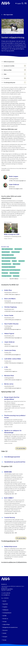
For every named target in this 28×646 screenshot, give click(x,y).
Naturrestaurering (6, 261)
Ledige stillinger (6, 624)
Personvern (5, 630)
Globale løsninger (15, 252)
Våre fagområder (8, 14)
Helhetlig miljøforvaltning (7, 255)
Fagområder (5, 604)
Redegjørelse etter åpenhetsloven (10, 627)
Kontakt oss (5, 618)
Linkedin (4, 633)
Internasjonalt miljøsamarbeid (8, 267)
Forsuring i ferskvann (6, 276)
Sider (14, 74)
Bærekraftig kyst (5, 252)
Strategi (4, 621)
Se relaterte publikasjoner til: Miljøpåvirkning (14, 562)
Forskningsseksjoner (14, 82)
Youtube (4, 640)
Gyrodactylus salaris (6, 264)
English (19, 3)
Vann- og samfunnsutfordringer (9, 258)
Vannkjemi (14, 261)
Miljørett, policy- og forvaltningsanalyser (11, 270)
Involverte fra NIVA (14, 66)
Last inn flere (21, 448)
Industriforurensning (14, 273)
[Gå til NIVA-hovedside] (8, 3)
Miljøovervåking (16, 264)
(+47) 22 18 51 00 (6, 593)
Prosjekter (14, 78)
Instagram (5, 636)
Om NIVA (4, 615)
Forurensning (5, 273)
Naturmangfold (18, 249)
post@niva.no (7, 594)
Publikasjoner (5, 609)
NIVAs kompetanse (9, 61)
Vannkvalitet (21, 261)
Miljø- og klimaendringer (7, 249)
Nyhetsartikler (14, 70)
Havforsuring (16, 276)
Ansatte (4, 601)
